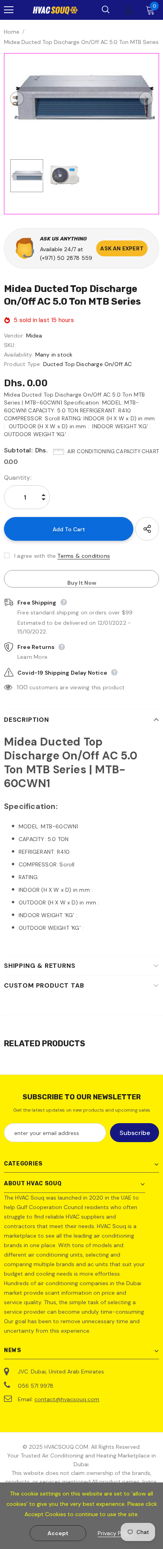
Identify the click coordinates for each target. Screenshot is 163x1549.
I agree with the (35, 555)
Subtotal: (18, 450)
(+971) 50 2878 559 (66, 257)
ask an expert (122, 248)
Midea (34, 335)
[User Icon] (129, 10)
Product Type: (23, 364)
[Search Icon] (106, 10)
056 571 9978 (35, 1385)
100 (22, 687)
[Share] (147, 529)
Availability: (19, 354)
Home (11, 31)
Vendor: (14, 335)
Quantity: (18, 477)
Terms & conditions (83, 555)
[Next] (146, 99)
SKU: (10, 345)
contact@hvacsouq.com (66, 1399)
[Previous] (17, 99)
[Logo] (55, 10)
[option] (81, 98)
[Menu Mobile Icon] (8, 10)
